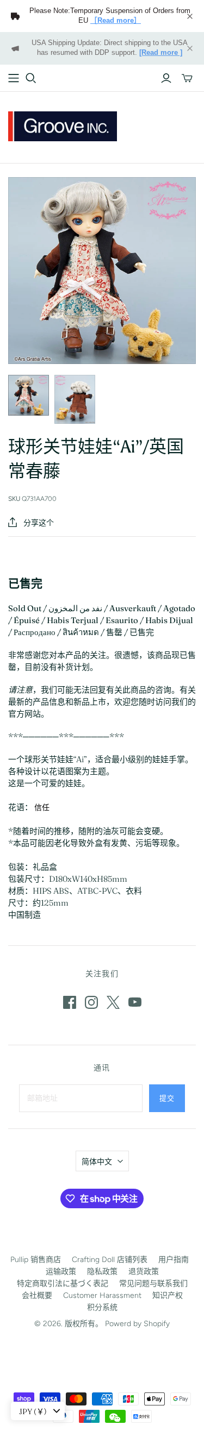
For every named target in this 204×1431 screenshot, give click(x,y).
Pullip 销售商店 (35, 1259)
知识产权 (167, 1295)
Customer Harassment (102, 1295)
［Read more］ (115, 20)
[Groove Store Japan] (62, 125)
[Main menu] (13, 78)
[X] (113, 1002)
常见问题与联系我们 (153, 1283)
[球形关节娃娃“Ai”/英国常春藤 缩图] (28, 395)
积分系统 (102, 1307)
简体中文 (97, 1161)
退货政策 (143, 1271)
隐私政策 (102, 1271)
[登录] (166, 78)
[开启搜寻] (31, 78)
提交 (167, 1098)
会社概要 (37, 1295)
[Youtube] (134, 1002)
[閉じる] (190, 16)
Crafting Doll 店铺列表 (109, 1259)
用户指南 (173, 1259)
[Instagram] (91, 1002)
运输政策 (61, 1271)
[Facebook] (69, 1002)
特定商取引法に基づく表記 (62, 1283)
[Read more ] (160, 53)
